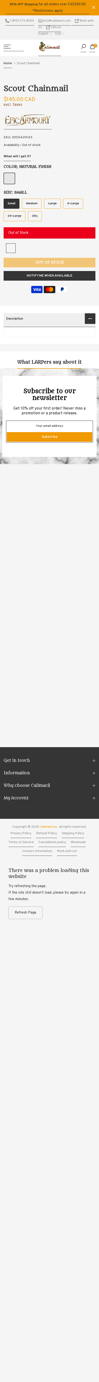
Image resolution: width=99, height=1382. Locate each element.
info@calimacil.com (56, 21)
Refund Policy (46, 833)
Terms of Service (21, 842)
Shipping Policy (73, 833)
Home (8, 63)
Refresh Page (25, 912)
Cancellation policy (52, 842)
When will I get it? (17, 156)
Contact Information (37, 851)
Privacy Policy (20, 833)
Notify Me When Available (49, 276)
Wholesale (78, 842)
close (93, 7)
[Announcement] (47, 7)
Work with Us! (67, 851)
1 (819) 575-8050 (21, 21)
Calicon (55, 27)
